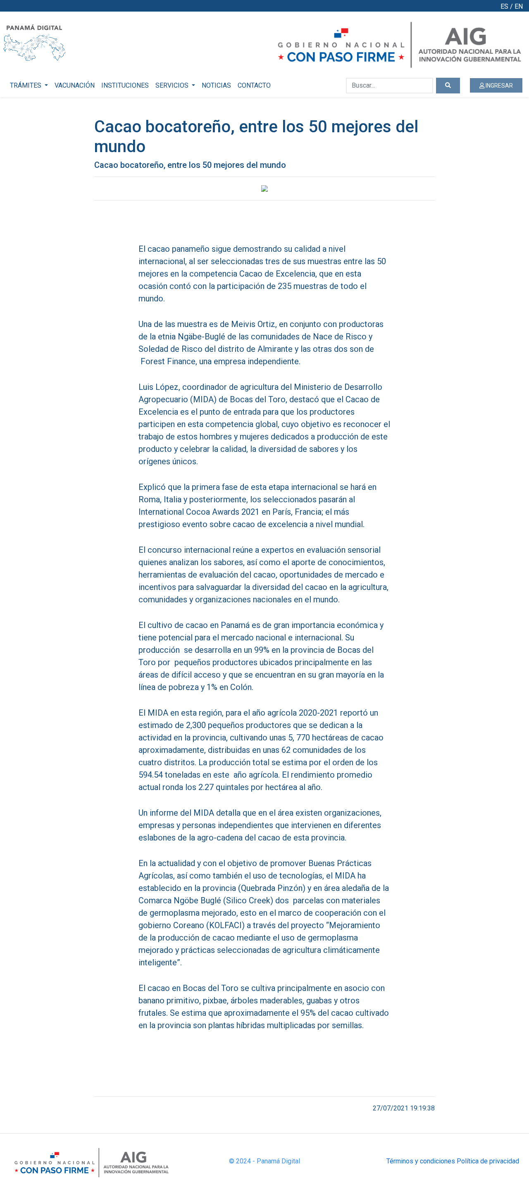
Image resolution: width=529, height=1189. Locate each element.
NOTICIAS (216, 85)
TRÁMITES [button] (26, 85)
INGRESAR (498, 85)
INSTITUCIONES (125, 85)
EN (519, 6)
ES (504, 6)
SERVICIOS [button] (172, 85)
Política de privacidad (488, 1161)
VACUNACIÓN (75, 85)
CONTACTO (254, 85)
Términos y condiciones (420, 1161)
